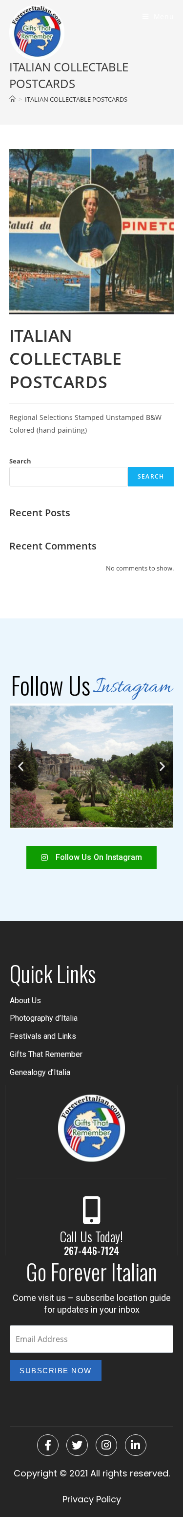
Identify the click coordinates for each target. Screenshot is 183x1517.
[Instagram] (106, 1445)
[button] (21, 766)
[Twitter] (77, 1445)
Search (20, 461)
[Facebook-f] (48, 1445)
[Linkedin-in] (135, 1445)
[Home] (12, 99)
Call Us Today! (91, 1236)
